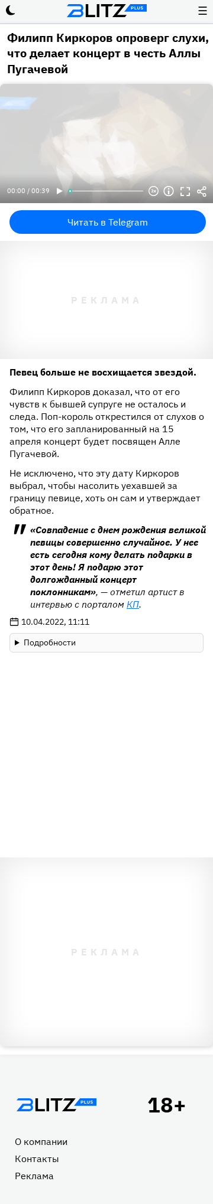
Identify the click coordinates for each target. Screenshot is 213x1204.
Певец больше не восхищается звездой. (102, 372)
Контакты (37, 1158)
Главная (56, 1104)
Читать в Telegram (107, 222)
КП (133, 604)
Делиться (201, 191)
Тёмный (10, 10)
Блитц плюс (106, 10)
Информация (168, 191)
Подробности (50, 642)
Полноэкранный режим (185, 191)
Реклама (34, 1176)
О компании (41, 1141)
